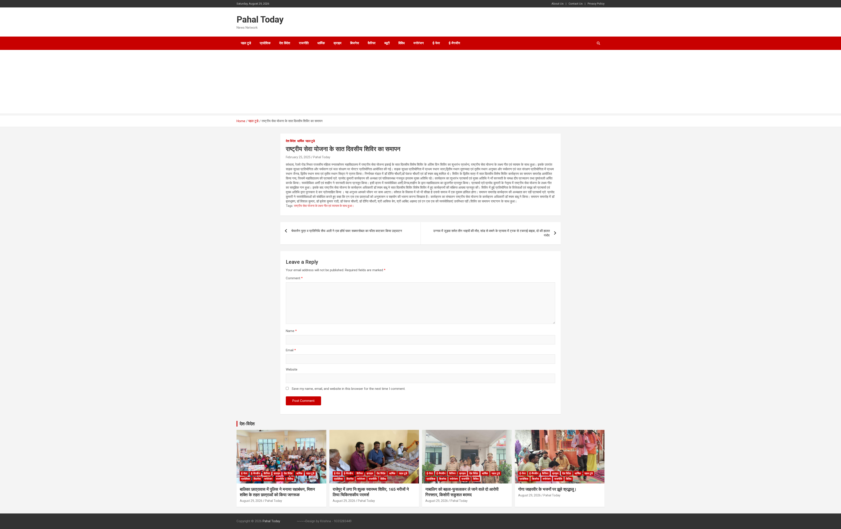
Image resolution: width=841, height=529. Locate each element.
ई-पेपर (436, 43)
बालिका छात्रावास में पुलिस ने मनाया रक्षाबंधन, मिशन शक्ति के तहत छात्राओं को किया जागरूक (277, 492)
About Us (557, 3)
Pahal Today (260, 19)
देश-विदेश (247, 423)
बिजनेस (354, 43)
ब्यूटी (387, 43)
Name (291, 331)
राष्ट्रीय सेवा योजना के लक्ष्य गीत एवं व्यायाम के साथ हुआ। (324, 205)
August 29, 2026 (251, 501)
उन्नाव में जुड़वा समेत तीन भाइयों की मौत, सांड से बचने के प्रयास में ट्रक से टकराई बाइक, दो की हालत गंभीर (491, 233)
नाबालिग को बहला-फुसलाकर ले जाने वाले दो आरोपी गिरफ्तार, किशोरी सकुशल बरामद (461, 492)
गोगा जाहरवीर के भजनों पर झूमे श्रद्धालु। (547, 489)
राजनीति (304, 43)
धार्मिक (321, 43)
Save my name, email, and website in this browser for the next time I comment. (348, 389)
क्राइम (337, 43)
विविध (401, 43)
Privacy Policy (596, 3)
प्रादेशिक (265, 43)
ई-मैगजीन (454, 43)
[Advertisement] (420, 82)
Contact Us (576, 3)
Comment (294, 278)
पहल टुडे (246, 43)
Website (291, 369)
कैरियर (372, 43)
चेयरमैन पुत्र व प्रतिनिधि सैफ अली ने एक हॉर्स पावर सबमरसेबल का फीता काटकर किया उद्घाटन (346, 231)
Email (291, 350)
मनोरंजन (418, 43)
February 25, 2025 (298, 157)
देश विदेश (284, 43)
